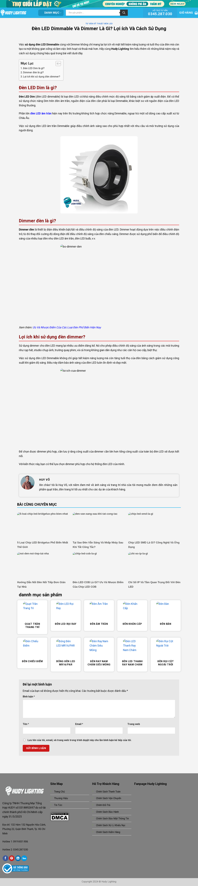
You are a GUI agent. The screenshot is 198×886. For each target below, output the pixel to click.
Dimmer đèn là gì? (33, 72)
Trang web (133, 724)
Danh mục (51, 12)
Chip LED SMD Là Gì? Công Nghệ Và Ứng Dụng (153, 545)
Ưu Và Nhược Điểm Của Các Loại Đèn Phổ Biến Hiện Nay (67, 327)
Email (79, 724)
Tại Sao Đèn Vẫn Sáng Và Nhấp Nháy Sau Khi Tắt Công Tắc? (98, 545)
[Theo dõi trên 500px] (24, 858)
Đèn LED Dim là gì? (34, 68)
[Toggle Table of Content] (56, 63)
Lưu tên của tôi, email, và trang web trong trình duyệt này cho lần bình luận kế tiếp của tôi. (79, 740)
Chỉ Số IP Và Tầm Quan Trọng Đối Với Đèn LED (154, 584)
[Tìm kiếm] (124, 13)
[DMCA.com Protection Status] (59, 816)
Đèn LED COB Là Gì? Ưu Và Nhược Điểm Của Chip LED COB (98, 584)
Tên (26, 724)
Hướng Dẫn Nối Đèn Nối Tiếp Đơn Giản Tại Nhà (41, 584)
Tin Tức (58, 805)
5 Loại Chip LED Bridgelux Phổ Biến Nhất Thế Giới (42, 545)
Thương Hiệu (61, 798)
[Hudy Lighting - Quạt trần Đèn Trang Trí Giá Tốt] (17, 13)
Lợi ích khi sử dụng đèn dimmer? (41, 76)
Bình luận (29, 696)
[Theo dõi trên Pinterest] (12, 858)
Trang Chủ (59, 791)
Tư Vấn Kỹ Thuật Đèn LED (99, 23)
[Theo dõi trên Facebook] (5, 858)
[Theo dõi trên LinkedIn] (18, 858)
